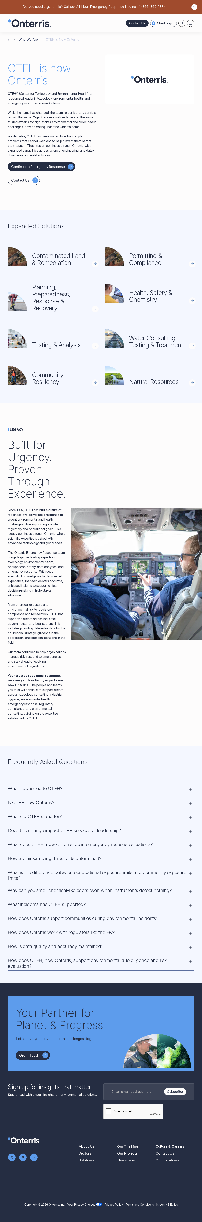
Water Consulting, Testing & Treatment (156, 341)
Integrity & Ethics (167, 1204)
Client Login (165, 23)
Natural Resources (154, 382)
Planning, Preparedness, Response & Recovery (51, 297)
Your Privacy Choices (81, 1204)
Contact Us (137, 23)
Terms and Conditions (139, 1204)
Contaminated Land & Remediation (58, 259)
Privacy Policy (114, 1204)
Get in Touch (29, 1055)
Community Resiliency (47, 378)
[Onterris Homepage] (9, 39)
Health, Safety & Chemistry (150, 296)
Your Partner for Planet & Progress (59, 1019)
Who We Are (28, 39)
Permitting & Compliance (145, 259)
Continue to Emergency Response (38, 167)
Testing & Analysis (56, 345)
